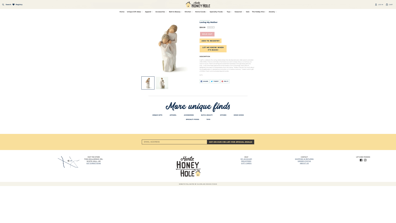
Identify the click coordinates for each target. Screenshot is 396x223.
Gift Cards (246, 163)
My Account (246, 159)
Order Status (304, 161)
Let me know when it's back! (213, 48)
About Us (304, 163)
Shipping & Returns (304, 159)
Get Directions (93, 161)
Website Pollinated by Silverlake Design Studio (198, 184)
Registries (246, 161)
